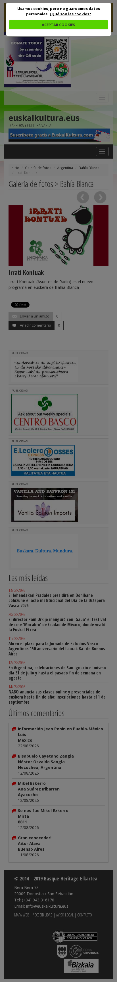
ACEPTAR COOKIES (58, 24)
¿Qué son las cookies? (70, 13)
